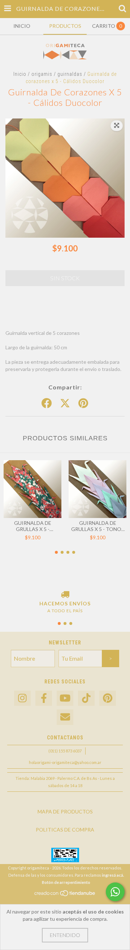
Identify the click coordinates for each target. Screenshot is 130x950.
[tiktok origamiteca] (86, 698)
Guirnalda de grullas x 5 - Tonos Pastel (97, 526)
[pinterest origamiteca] (107, 698)
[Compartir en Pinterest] (83, 403)
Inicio (19, 74)
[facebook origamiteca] (43, 698)
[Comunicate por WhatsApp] (115, 891)
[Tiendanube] (65, 895)
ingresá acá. (113, 875)
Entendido (65, 935)
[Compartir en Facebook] (47, 403)
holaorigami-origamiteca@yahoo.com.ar (65, 762)
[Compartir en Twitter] (65, 403)
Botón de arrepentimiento (66, 882)
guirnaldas (69, 74)
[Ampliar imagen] (116, 125)
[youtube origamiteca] (65, 698)
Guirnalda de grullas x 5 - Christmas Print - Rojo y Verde (32, 526)
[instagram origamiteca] (22, 698)
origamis (41, 74)
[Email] (65, 717)
